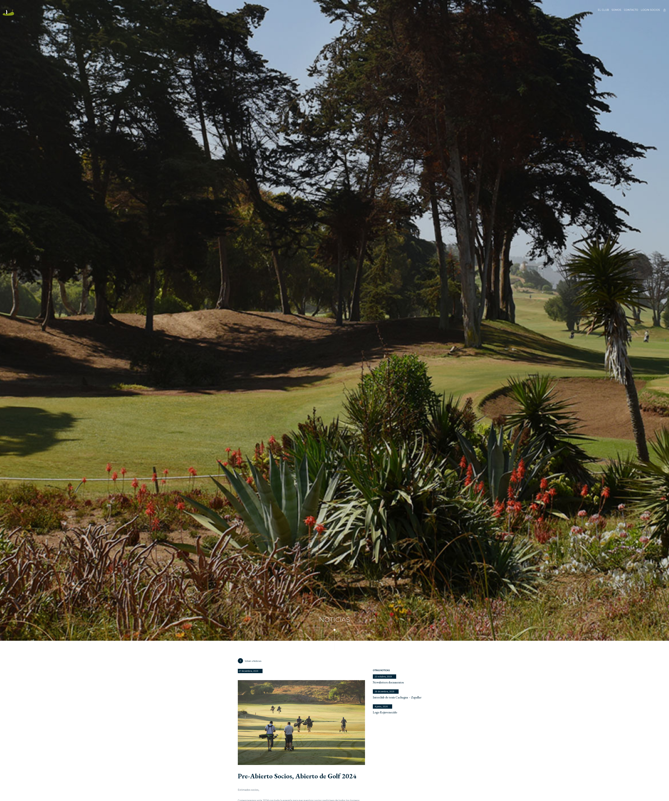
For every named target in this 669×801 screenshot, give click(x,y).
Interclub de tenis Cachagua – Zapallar (397, 697)
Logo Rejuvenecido (385, 712)
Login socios (650, 10)
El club (603, 10)
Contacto (631, 10)
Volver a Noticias (253, 661)
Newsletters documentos (388, 682)
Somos (616, 10)
